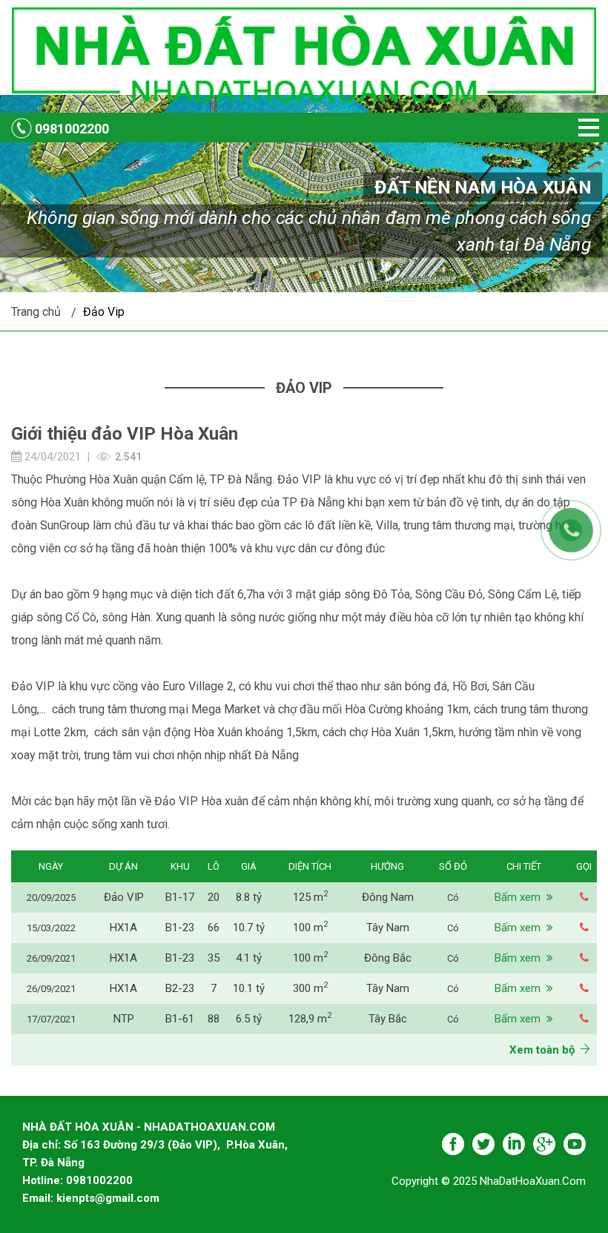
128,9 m (309, 1018)
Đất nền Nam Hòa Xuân (482, 187)
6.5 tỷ (249, 1018)
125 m (310, 897)
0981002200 (72, 128)
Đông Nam (388, 897)
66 (213, 927)
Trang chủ (36, 312)
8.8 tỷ (249, 897)
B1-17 (179, 897)
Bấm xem (520, 897)
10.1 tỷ (249, 988)
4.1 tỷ (249, 958)
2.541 (128, 457)
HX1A (123, 927)
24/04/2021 (51, 456)
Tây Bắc (388, 1018)
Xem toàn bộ (545, 1050)
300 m (310, 988)
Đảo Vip (104, 312)
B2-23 (179, 988)
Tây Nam (387, 927)
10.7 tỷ (249, 927)
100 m (310, 927)
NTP (123, 1018)
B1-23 (179, 927)
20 (213, 897)
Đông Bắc (388, 958)
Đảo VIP (124, 897)
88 (213, 1018)
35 (213, 958)
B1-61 (179, 1018)
